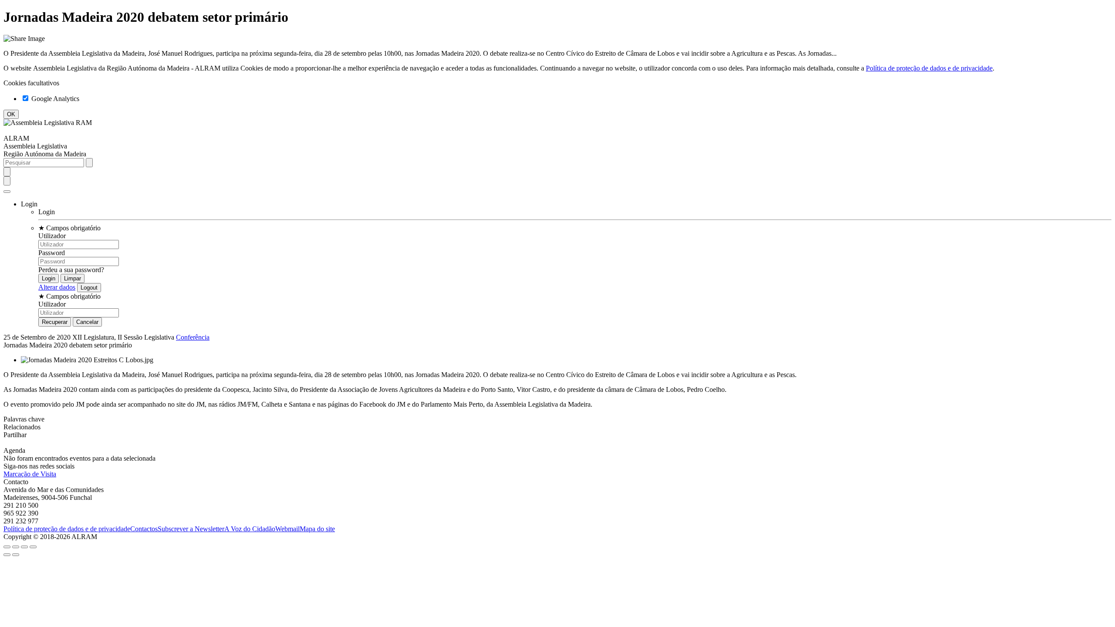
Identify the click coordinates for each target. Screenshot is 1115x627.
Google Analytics (54, 98)
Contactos (144, 529)
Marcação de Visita (29, 474)
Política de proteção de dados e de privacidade (929, 68)
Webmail (287, 529)
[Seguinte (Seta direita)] (15, 554)
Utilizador (52, 235)
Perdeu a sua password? (71, 269)
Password (51, 252)
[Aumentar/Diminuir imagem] (33, 547)
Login (46, 212)
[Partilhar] (15, 547)
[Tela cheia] (24, 547)
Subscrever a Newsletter (191, 529)
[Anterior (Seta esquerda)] (6, 554)
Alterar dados (56, 287)
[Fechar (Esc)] (6, 547)
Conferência (192, 337)
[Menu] (6, 191)
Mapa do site (317, 529)
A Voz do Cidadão (249, 529)
